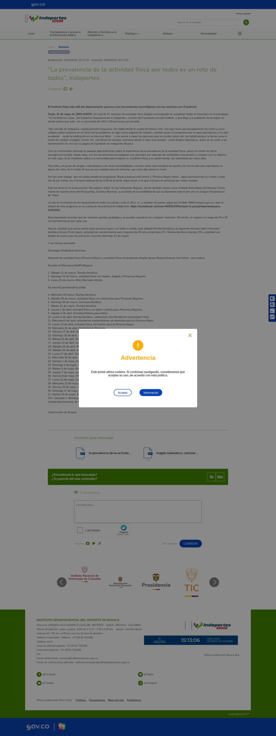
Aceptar (122, 392)
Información (151, 392)
